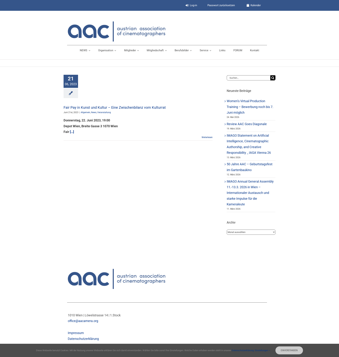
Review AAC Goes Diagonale (247, 124)
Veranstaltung (104, 112)
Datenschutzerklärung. (243, 350)
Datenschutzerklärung (83, 339)
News (93, 112)
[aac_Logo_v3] (116, 23)
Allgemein (85, 112)
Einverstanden (289, 350)
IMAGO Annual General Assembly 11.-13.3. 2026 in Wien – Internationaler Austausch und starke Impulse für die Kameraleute (250, 193)
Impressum (76, 333)
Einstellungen (262, 350)
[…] (72, 132)
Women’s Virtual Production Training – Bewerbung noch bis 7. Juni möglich (250, 106)
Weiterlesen (207, 137)
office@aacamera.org (83, 321)
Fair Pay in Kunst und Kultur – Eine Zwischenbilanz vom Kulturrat (115, 107)
